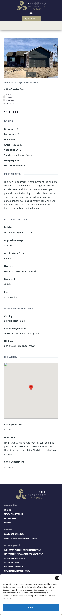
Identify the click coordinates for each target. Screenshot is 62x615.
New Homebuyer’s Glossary (17, 571)
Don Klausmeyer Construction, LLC (21, 538)
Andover (6, 106)
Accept (31, 607)
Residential (9, 82)
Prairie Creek (10, 518)
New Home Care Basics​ (14, 558)
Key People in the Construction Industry (23, 554)
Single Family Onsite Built (28, 82)
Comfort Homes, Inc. (14, 534)
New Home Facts (11, 562)
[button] (57, 578)
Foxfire (7, 510)
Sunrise (7, 522)
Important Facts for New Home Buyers (22, 550)
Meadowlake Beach (13, 514)
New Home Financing (13, 567)
